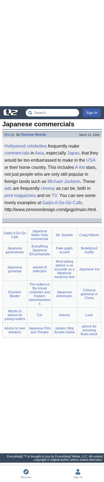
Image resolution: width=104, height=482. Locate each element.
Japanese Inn (89, 269)
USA (90, 160)
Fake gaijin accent (64, 250)
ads (8, 188)
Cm (39, 315)
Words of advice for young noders (14, 315)
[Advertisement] (52, 53)
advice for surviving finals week (89, 330)
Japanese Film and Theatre (40, 330)
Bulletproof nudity (89, 250)
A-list (80, 167)
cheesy (48, 188)
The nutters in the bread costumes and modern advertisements (39, 294)
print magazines (20, 195)
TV (54, 195)
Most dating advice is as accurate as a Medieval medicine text (64, 269)
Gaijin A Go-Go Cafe (62, 202)
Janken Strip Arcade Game (64, 330)
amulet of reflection (40, 269)
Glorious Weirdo (33, 135)
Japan (73, 153)
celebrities (37, 146)
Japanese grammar (14, 269)
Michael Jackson (63, 181)
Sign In (91, 113)
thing (9, 135)
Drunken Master (14, 294)
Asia (39, 153)
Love (89, 315)
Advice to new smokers (14, 330)
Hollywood (15, 146)
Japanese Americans (64, 294)
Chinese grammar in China (89, 294)
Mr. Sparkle (64, 235)
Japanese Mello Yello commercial (39, 235)
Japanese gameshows (15, 250)
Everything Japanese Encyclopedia (39, 250)
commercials (16, 153)
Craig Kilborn (89, 235)
